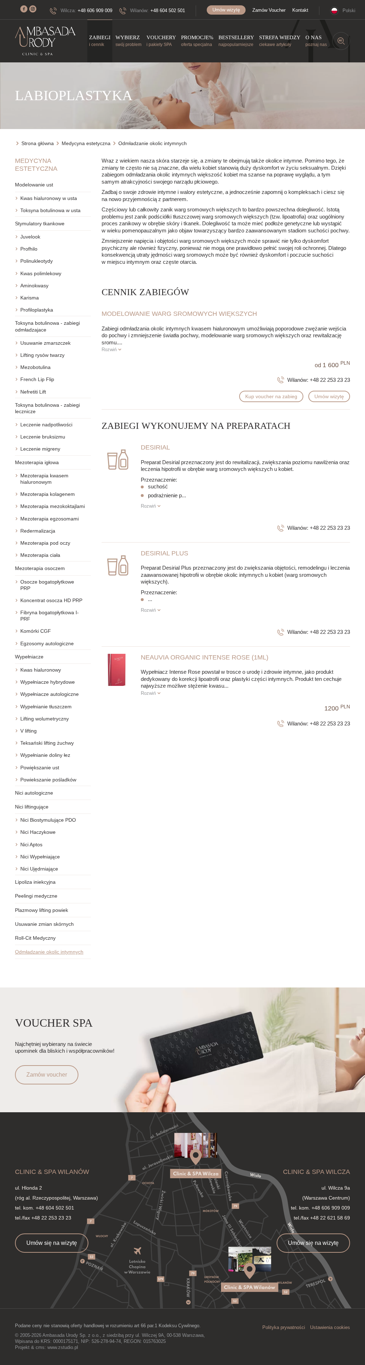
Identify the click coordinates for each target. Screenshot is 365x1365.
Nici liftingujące (31, 807)
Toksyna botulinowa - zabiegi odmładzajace (47, 326)
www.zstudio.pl (62, 1347)
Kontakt (300, 10)
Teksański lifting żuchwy (47, 743)
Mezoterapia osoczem (40, 568)
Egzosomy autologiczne (47, 643)
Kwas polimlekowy (40, 273)
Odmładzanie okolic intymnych (49, 952)
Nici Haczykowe (38, 832)
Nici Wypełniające (40, 856)
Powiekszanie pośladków (48, 779)
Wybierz (128, 41)
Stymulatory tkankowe (40, 223)
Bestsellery (236, 41)
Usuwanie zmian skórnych (44, 924)
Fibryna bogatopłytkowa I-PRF (49, 616)
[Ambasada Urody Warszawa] (45, 41)
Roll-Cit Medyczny (35, 938)
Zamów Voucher (269, 10)
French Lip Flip (37, 379)
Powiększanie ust (39, 767)
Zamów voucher (46, 1075)
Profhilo (28, 249)
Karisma (29, 298)
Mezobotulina (35, 367)
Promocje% (197, 41)
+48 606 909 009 (95, 10)
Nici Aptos (31, 844)
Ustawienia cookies (330, 1327)
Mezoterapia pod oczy (45, 543)
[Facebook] (23, 8)
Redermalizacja (37, 531)
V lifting (28, 731)
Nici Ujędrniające (39, 869)
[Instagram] (32, 8)
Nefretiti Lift (33, 392)
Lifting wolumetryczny (44, 719)
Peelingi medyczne (36, 896)
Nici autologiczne (34, 793)
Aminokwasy (34, 285)
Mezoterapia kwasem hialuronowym (44, 479)
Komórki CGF (35, 631)
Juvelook (30, 237)
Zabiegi (99, 41)
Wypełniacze (29, 657)
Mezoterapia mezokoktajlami (52, 506)
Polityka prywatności (283, 1327)
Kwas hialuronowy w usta (48, 198)
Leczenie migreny (40, 449)
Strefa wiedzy (279, 41)
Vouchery (161, 41)
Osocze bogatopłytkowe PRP (47, 585)
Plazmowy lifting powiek (41, 910)
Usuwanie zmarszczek (45, 343)
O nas (316, 41)
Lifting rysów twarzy (42, 355)
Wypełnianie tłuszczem (46, 706)
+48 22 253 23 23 (330, 380)
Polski (349, 10)
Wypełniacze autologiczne (49, 694)
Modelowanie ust (34, 185)
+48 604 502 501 (167, 10)
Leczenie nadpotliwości (46, 424)
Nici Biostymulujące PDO (48, 820)
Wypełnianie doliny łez (45, 755)
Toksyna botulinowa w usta (50, 210)
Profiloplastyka (36, 310)
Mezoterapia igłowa (37, 462)
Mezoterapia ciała (40, 555)
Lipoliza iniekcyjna (35, 882)
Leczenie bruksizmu (42, 437)
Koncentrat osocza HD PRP (51, 600)
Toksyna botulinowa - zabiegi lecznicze (47, 408)
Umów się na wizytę (51, 1243)
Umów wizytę (226, 9)
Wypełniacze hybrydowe (47, 682)
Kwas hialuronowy (40, 670)
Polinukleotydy (36, 261)
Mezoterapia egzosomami (49, 519)
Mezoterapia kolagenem (47, 494)
